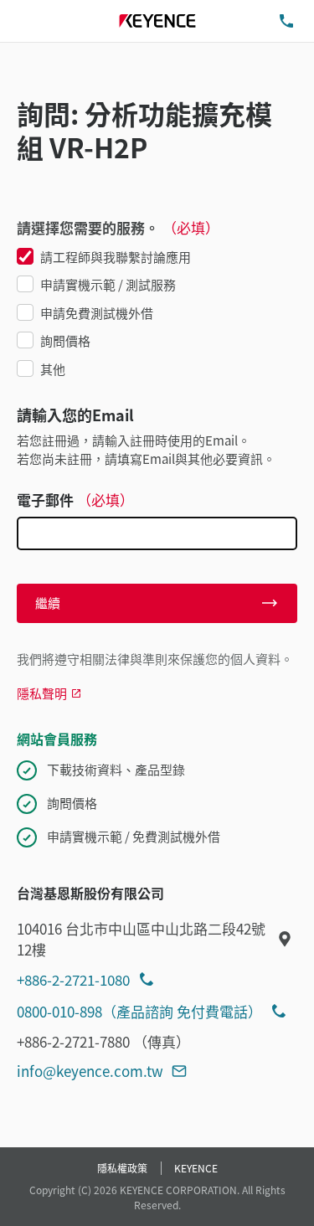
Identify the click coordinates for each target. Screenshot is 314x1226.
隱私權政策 (122, 1168)
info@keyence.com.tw (90, 1070)
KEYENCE (196, 1168)
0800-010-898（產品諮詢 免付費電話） (139, 1011)
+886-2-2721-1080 (73, 979)
